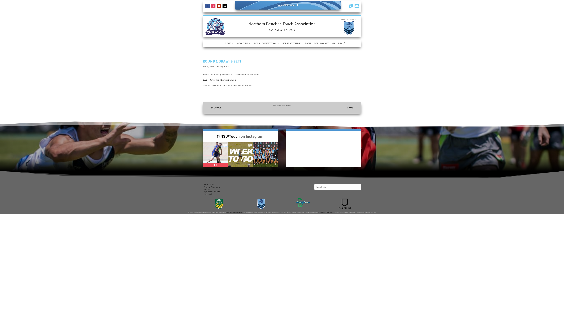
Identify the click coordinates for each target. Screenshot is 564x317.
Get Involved (321, 43)
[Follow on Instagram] (213, 6)
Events (206, 189)
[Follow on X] (225, 6)
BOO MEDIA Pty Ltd (325, 212)
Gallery (337, 43)
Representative (291, 43)
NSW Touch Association (234, 212)
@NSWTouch (228, 136)
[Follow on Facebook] (207, 6)
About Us (242, 43)
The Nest (207, 194)
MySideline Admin (211, 191)
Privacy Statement (211, 187)
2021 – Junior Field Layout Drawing (219, 80)
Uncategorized (222, 66)
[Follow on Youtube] (219, 6)
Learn (307, 43)
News (228, 43)
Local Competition (265, 43)
